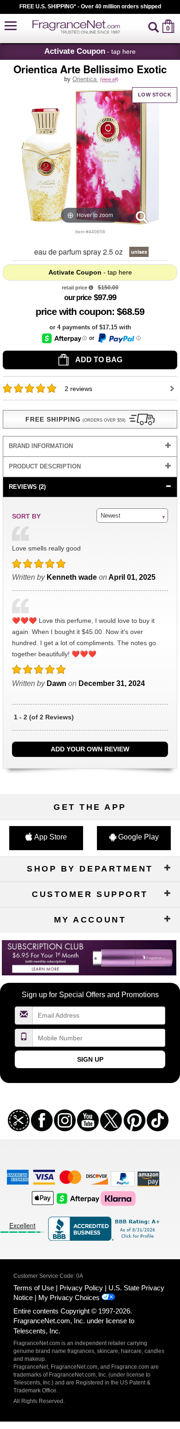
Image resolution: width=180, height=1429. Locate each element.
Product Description (45, 466)
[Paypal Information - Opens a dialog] (119, 338)
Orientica (85, 79)
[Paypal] (123, 1178)
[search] (153, 26)
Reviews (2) (27, 486)
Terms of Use (33, 1288)
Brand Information (41, 445)
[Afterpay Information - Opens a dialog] (64, 338)
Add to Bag (98, 360)
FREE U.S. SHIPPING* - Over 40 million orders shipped (90, 6)
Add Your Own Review (90, 749)
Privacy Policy (81, 1288)
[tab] (90, 446)
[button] (10, 26)
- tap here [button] (90, 51)
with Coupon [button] (74, 311)
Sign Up (90, 1059)
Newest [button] (110, 515)
